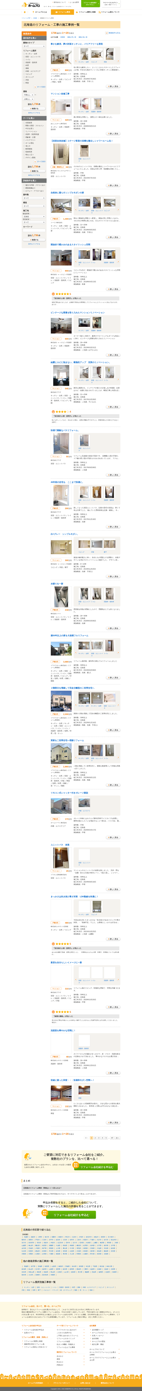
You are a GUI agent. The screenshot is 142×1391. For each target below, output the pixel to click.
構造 (25, 203)
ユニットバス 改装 (60, 845)
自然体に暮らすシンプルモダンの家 (67, 192)
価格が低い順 (83, 37)
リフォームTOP (26, 18)
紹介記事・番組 (98, 1344)
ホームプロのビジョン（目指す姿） (105, 1333)
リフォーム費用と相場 (87, 12)
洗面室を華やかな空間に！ (63, 1030)
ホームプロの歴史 (98, 1341)
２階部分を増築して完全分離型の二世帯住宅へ (72, 688)
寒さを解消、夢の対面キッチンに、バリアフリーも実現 (77, 44)
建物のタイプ (28, 43)
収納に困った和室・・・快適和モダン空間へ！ (72, 1080)
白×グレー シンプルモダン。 (65, 534)
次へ (117, 1138)
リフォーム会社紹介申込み (34, 1330)
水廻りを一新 (57, 584)
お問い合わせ (85, 1383)
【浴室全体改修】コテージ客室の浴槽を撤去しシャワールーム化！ (82, 141)
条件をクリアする (34, 113)
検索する (35, 108)
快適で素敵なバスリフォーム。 (65, 430)
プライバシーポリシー (61, 1383)
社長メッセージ (98, 1335)
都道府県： (27, 214)
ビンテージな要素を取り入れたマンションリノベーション (78, 312)
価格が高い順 (71, 37)
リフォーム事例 (64, 12)
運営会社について (60, 2)
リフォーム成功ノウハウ (110, 12)
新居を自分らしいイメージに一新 (66, 962)
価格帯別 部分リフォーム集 (34, 1344)
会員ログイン (29, 1333)
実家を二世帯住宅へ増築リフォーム (67, 740)
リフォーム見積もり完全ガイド (35, 1347)
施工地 (26, 211)
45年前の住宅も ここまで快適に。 (67, 482)
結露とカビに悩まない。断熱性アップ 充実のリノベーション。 (81, 362)
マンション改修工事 (60, 94)
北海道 (35, 18)
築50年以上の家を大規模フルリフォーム (69, 635)
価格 (25, 91)
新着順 (63, 37)
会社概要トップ (98, 1330)
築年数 (26, 195)
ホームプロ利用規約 (35, 1383)
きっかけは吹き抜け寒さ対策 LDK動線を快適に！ (75, 896)
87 (112, 1138)
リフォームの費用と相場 (33, 1341)
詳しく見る (114, 86)
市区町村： (27, 219)
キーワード (28, 227)
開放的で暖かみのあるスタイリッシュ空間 (70, 244)
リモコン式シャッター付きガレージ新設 (69, 793)
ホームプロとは (41, 12)
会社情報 (95, 1338)
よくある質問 (74, 2)
